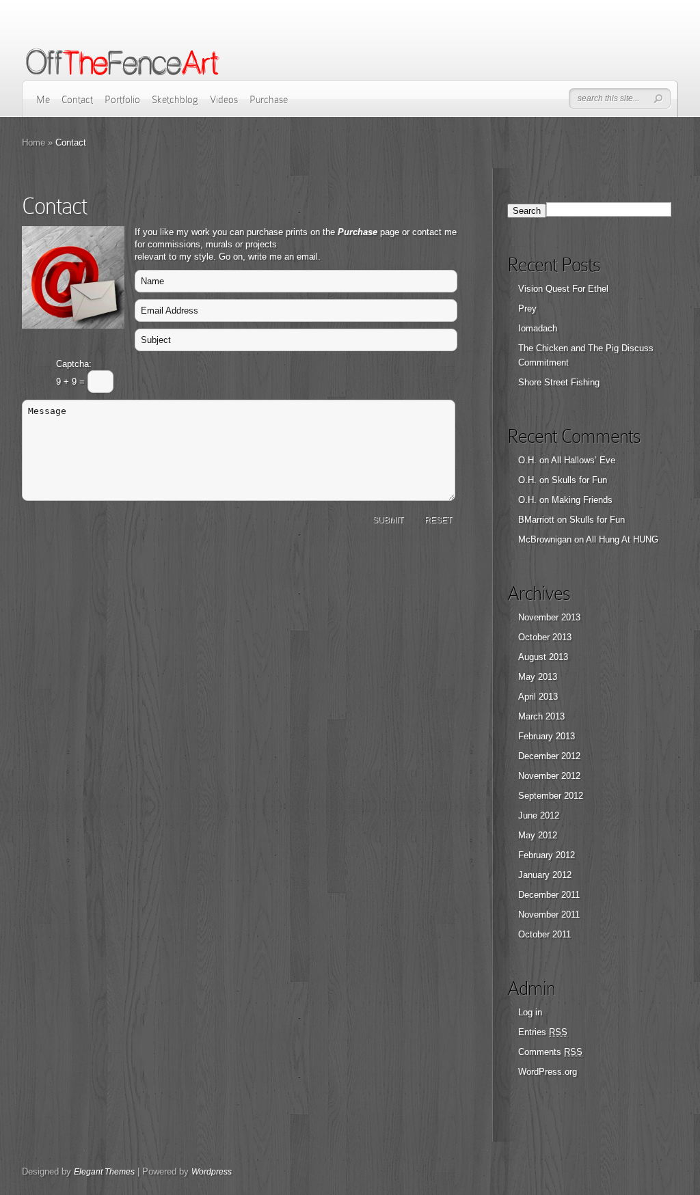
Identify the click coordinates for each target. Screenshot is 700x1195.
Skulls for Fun (579, 480)
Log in (530, 1012)
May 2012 (537, 835)
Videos (224, 99)
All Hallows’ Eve (583, 460)
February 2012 (546, 855)
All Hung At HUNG (622, 539)
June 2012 (538, 815)
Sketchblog (175, 99)
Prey (527, 308)
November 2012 (549, 776)
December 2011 (549, 895)
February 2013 (546, 736)
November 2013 (549, 617)
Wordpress (211, 1172)
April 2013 (538, 696)
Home (33, 142)
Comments (550, 1052)
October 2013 (544, 637)
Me (43, 99)
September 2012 (550, 796)
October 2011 (544, 934)
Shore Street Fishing (559, 382)
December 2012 (549, 756)
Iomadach (537, 328)
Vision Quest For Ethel (563, 289)
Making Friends (582, 500)
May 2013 (537, 677)
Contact (77, 99)
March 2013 (541, 716)
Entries (542, 1032)
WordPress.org (547, 1072)
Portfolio (122, 99)
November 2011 (549, 914)
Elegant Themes (104, 1172)
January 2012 (544, 875)
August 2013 (543, 657)
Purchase (269, 99)
